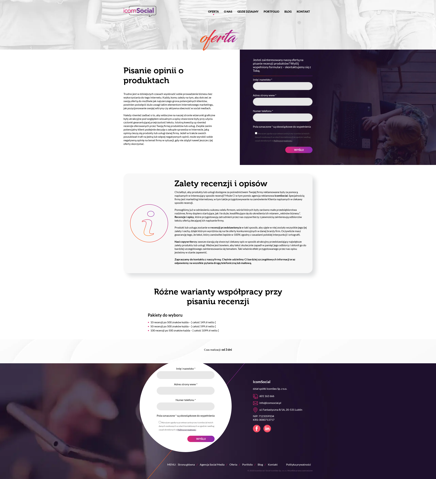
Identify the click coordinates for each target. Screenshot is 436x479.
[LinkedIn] (267, 428)
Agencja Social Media (212, 464)
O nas (228, 11)
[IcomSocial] (139, 11)
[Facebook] (256, 428)
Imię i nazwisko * (262, 79)
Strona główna (186, 464)
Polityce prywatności (283, 140)
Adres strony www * (264, 95)
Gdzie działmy (248, 11)
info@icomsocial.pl (270, 402)
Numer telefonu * (263, 110)
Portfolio (271, 11)
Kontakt (303, 11)
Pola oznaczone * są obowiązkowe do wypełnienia (282, 126)
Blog (288, 11)
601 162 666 (266, 396)
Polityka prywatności (298, 464)
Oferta (213, 11)
